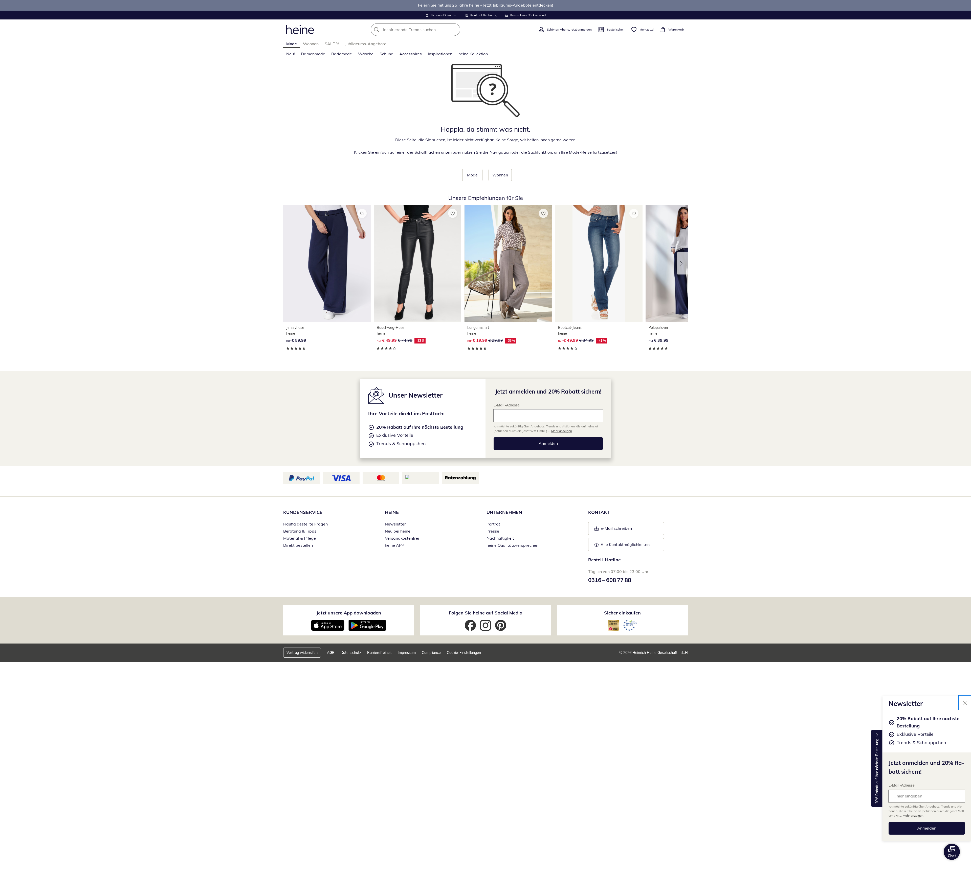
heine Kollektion (473, 53)
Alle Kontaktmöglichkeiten (625, 544)
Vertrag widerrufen (302, 652)
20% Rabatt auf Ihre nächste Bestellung (877, 771)
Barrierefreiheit (379, 652)
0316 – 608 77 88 (609, 580)
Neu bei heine (397, 531)
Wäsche (365, 53)
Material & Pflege (299, 538)
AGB (331, 652)
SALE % (332, 43)
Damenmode (313, 53)
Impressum (407, 652)
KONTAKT (599, 512)
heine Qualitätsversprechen (512, 545)
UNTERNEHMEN (504, 512)
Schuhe (386, 53)
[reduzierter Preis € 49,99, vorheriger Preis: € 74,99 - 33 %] (417, 263)
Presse (493, 531)
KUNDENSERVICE (302, 512)
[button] (682, 263)
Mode (291, 43)
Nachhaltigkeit (500, 538)
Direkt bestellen (298, 545)
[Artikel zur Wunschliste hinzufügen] (362, 213)
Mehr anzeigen (913, 815)
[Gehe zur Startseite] (300, 29)
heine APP (394, 545)
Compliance (431, 652)
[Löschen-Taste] (455, 30)
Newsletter (395, 523)
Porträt (493, 523)
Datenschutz (351, 652)
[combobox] (426, 30)
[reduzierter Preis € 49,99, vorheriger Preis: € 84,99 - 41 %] (599, 263)
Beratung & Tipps (299, 531)
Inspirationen (440, 53)
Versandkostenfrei (402, 538)
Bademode (341, 53)
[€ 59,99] (327, 263)
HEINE (392, 512)
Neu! (290, 53)
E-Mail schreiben (613, 530)
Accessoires (410, 53)
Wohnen (311, 43)
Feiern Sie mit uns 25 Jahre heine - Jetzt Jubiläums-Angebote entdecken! (485, 5)
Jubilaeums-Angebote (365, 43)
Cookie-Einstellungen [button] (464, 652)
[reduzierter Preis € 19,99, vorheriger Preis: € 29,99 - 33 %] (508, 263)
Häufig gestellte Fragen (305, 523)
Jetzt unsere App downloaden (348, 613)
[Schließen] (965, 702)
